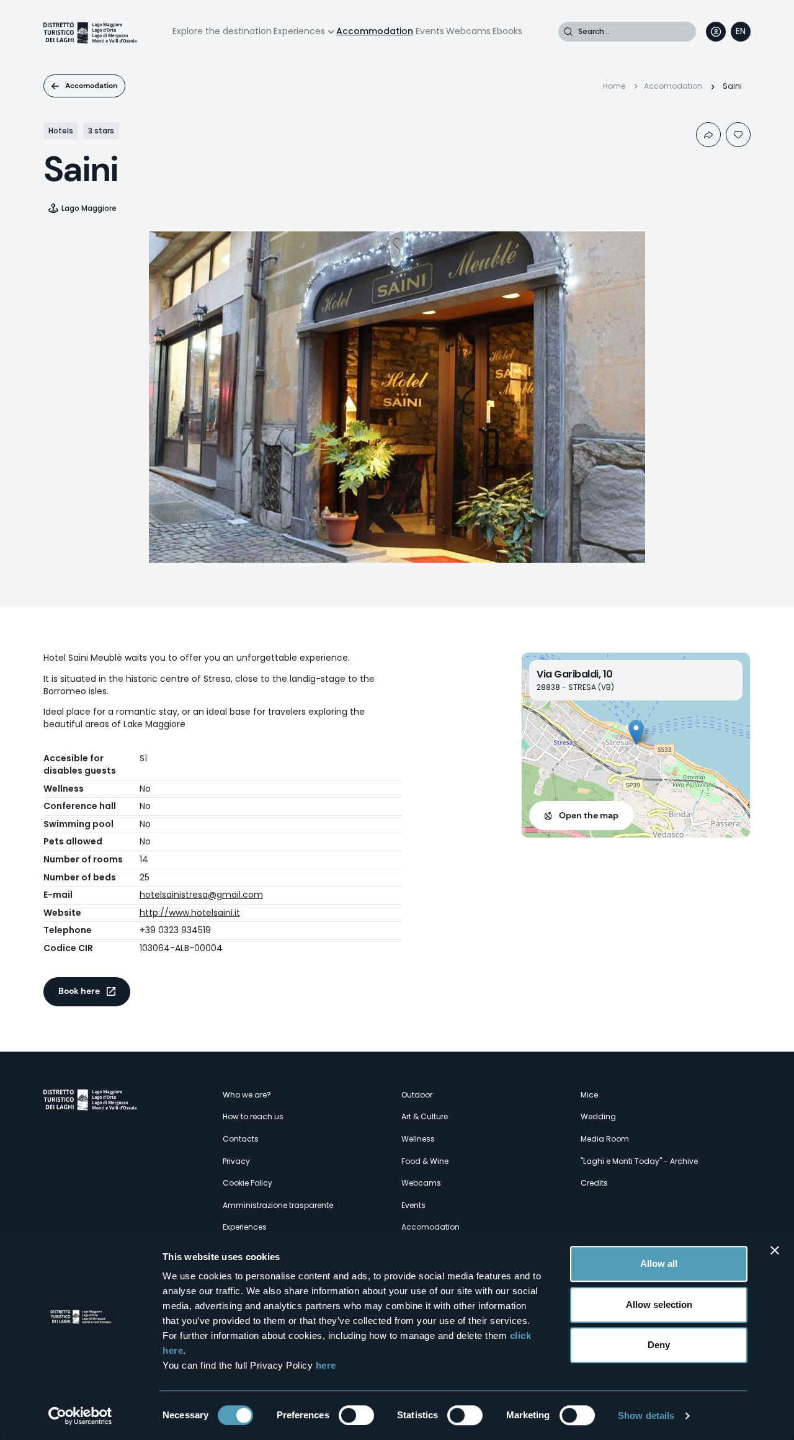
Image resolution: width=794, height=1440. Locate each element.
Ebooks (507, 31)
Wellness (418, 1139)
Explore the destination (222, 31)
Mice (589, 1094)
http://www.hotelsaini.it (190, 912)
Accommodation (374, 31)
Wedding (598, 1116)
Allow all (658, 1263)
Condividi (708, 134)
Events (430, 31)
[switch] (356, 1415)
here (326, 1365)
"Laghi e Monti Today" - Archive (639, 1161)
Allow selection (659, 1304)
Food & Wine (424, 1161)
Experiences (299, 31)
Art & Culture (424, 1116)
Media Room (605, 1139)
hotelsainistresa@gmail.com (201, 894)
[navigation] (741, 32)
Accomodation (91, 86)
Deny (659, 1344)
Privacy (236, 1161)
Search (568, 32)
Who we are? (247, 1094)
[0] (738, 134)
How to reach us (253, 1116)
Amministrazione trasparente (278, 1205)
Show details (646, 1415)
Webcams (468, 31)
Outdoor (416, 1094)
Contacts (241, 1139)
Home (614, 86)
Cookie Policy (247, 1183)
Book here (79, 990)
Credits (594, 1183)
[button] (636, 732)
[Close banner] (774, 1250)
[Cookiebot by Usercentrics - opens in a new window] (80, 1415)
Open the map (588, 815)
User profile (716, 32)
